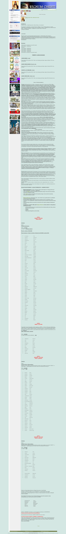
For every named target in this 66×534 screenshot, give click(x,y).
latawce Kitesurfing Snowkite (32, 533)
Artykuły (12, 13)
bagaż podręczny (40, 204)
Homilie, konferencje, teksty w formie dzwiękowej (14, 15)
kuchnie (36, 533)
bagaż (28, 191)
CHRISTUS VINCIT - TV (14, 20)
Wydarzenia (12, 11)
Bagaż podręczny (26, 197)
